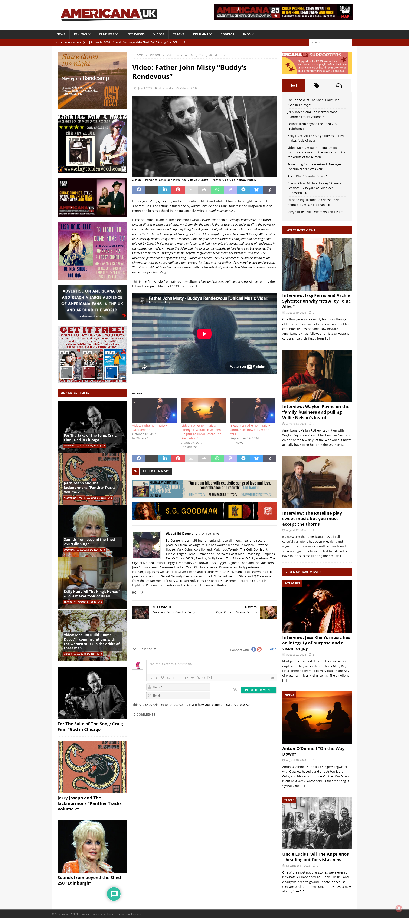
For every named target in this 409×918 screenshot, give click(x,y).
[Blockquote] (186, 677)
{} (203, 677)
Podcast (227, 34)
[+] (209, 677)
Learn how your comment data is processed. (220, 705)
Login (272, 649)
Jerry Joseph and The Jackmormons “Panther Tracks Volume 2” (89, 487)
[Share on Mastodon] (230, 190)
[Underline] (163, 677)
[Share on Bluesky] (256, 190)
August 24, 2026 (89, 445)
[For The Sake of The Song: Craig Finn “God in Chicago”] (92, 427)
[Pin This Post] (177, 190)
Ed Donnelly (165, 88)
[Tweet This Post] (151, 190)
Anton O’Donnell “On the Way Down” (313, 751)
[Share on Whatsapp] (217, 190)
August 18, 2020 (296, 760)
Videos (158, 34)
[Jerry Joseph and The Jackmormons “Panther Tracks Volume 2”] (92, 479)
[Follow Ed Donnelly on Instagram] (140, 592)
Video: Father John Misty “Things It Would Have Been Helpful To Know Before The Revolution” (201, 431)
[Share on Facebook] (138, 190)
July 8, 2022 (145, 88)
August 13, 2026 (296, 424)
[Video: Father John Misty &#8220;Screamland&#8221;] (154, 410)
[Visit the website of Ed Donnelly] (134, 592)
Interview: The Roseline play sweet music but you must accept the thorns (312, 518)
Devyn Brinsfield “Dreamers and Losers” (316, 212)
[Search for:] (330, 42)
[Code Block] (192, 677)
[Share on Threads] (269, 190)
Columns (200, 34)
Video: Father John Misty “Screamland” (149, 427)
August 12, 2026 (296, 530)
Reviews (80, 34)
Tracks (178, 34)
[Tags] (316, 85)
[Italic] (157, 677)
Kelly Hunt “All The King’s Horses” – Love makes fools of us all (92, 593)
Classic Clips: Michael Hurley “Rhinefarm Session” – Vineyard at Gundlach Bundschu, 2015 (317, 188)
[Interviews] (317, 264)
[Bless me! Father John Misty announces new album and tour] (252, 410)
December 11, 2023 (298, 866)
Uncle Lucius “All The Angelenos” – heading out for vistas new (316, 856)
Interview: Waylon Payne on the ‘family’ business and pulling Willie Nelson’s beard (315, 412)
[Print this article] (204, 190)
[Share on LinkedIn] (164, 190)
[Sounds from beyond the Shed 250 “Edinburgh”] (92, 531)
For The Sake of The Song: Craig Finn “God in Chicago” (90, 437)
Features (106, 34)
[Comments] (339, 85)
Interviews (136, 34)
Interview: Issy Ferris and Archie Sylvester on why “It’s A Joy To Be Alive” (316, 301)
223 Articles (210, 534)
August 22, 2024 (296, 654)
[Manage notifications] (399, 908)
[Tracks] (317, 823)
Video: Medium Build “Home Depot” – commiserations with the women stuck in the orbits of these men (92, 641)
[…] (327, 338)
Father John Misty (156, 471)
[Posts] (293, 85)
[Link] (198, 677)
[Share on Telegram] (243, 190)
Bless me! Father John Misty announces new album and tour (250, 429)
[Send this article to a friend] (191, 190)
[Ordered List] (174, 677)
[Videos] (317, 717)
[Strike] (168, 677)
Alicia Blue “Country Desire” (307, 176)
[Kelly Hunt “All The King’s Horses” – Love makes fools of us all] (92, 583)
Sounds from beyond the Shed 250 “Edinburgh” (89, 541)
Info (247, 34)
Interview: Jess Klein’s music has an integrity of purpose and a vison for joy (316, 642)
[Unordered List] (180, 677)
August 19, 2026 (296, 312)
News (60, 34)
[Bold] (151, 677)
